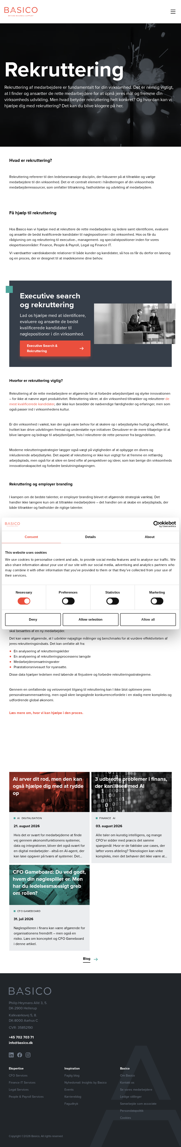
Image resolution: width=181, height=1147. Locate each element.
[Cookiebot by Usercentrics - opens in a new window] (156, 524)
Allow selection (91, 619)
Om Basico (127, 1075)
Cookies (125, 1118)
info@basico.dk (21, 1042)
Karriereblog (72, 1096)
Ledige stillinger (131, 1096)
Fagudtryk (71, 1103)
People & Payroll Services (26, 1096)
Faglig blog (71, 1075)
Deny (33, 619)
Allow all (148, 619)
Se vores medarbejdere (136, 1089)
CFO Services (18, 1075)
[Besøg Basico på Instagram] (28, 1055)
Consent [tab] (31, 537)
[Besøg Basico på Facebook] (19, 1055)
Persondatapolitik (131, 1110)
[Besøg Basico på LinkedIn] (11, 1055)
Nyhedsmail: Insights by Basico (85, 1082)
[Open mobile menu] (173, 11)
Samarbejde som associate (138, 1103)
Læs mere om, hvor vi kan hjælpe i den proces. (46, 712)
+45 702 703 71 (21, 1037)
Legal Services (19, 1089)
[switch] (68, 601)
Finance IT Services (22, 1082)
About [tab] (150, 537)
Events (69, 1089)
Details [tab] (90, 537)
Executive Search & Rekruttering (42, 348)
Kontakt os (127, 1082)
